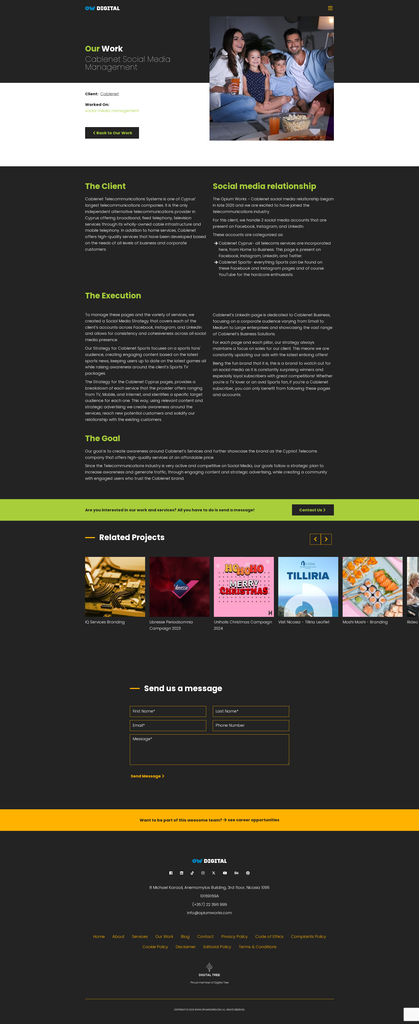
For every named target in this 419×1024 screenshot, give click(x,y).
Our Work (164, 936)
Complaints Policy (308, 936)
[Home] (209, 8)
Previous (315, 539)
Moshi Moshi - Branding (365, 622)
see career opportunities (253, 820)
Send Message (146, 776)
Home (99, 936)
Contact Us (310, 510)
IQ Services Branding (105, 622)
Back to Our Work (114, 133)
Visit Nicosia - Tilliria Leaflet (304, 622)
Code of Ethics (269, 936)
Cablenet (109, 94)
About (118, 936)
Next (326, 539)
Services (140, 936)
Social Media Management (112, 110)
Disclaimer (186, 946)
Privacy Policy (234, 936)
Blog (185, 936)
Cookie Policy (155, 946)
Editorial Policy (217, 946)
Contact (205, 936)
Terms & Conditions (257, 946)
